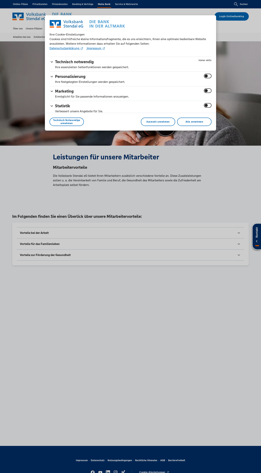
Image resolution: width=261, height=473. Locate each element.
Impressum (94, 48)
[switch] (208, 76)
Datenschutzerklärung (64, 48)
